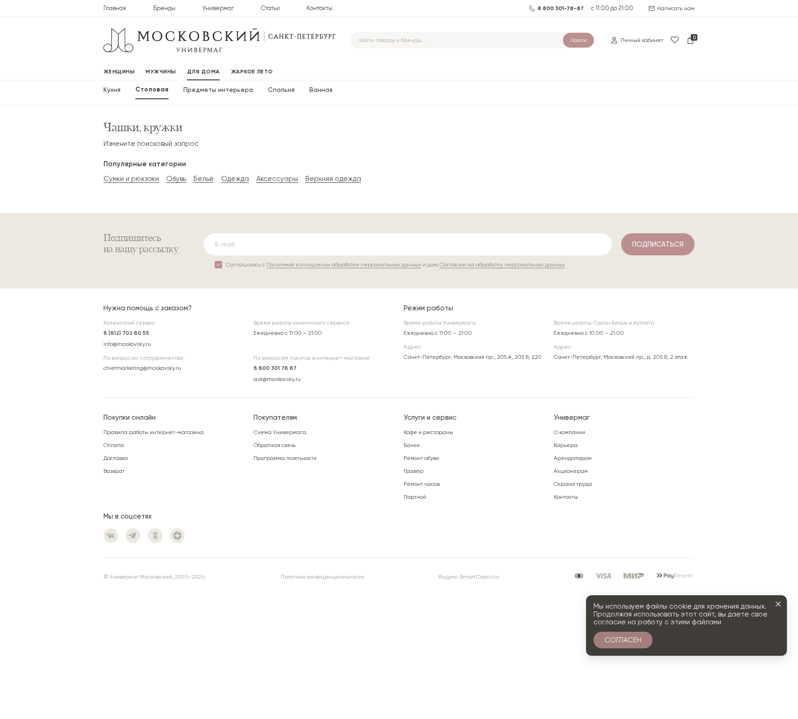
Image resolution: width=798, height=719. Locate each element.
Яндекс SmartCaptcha (468, 577)
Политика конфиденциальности (322, 577)
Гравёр (413, 471)
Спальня (281, 89)
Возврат (114, 471)
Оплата (113, 445)
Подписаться (657, 244)
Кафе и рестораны (428, 432)
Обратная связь (275, 445)
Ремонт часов (422, 484)
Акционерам (571, 471)
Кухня (112, 89)
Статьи (270, 8)
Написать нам (676, 8)
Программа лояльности (285, 458)
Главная (114, 8)
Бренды (164, 8)
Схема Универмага (280, 432)
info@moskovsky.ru (127, 344)
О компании (569, 432)
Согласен (623, 640)
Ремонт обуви (421, 458)
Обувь (176, 179)
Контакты (319, 8)
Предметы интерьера (218, 89)
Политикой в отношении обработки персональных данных (343, 264)
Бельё (203, 179)
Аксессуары (277, 179)
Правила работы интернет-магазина (153, 432)
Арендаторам (573, 458)
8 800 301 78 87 (275, 368)
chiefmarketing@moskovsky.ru (142, 368)
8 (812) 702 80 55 (126, 333)
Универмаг (218, 8)
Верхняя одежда (333, 179)
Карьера (566, 445)
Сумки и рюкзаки (131, 179)
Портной (415, 497)
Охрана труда (573, 484)
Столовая (152, 89)
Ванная (320, 89)
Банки (412, 445)
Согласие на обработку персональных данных (502, 264)
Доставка (115, 458)
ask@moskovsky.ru (277, 379)
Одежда (235, 179)
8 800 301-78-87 (561, 8)
